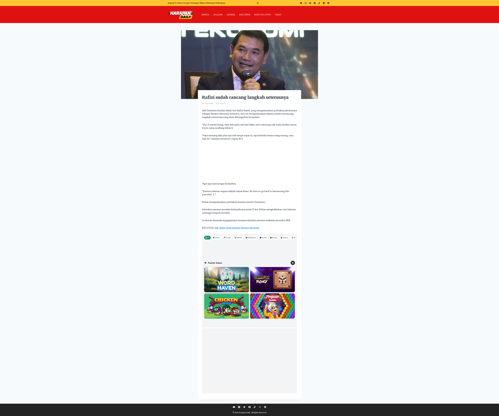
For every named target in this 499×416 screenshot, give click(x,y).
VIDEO (278, 14)
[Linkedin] (265, 407)
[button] (258, 3)
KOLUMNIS (244, 14)
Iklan (202, 3)
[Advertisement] (249, 163)
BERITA (205, 14)
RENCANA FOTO (262, 14)
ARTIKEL (230, 14)
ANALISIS (218, 14)
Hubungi (210, 3)
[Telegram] (324, 3)
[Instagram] (305, 3)
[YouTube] (234, 407)
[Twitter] (310, 3)
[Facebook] (315, 3)
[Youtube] (301, 3)
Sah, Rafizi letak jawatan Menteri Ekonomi (237, 227)
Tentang (194, 3)
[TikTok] (255, 407)
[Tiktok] (319, 3)
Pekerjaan (220, 3)
